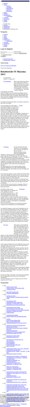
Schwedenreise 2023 (11, 301)
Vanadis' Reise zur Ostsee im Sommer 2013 (16, 371)
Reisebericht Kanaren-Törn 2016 (14, 353)
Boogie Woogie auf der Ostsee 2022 (14, 308)
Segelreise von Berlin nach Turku (14, 311)
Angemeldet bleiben (7, 55)
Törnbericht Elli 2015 (11, 361)
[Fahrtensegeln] (10, 15)
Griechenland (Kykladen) (12, 315)
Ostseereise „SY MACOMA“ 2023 (14, 303)
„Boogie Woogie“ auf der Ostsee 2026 (15, 288)
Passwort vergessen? (8, 58)
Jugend (5, 12)
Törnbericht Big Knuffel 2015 (13, 362)
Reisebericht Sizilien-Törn (12, 337)
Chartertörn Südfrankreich (12, 293)
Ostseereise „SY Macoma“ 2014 (13, 369)
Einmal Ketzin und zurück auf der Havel (15, 305)
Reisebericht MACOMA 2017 (13, 344)
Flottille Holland (10, 312)
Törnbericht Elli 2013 (11, 375)
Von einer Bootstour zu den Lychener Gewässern (17, 310)
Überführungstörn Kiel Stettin (13, 307)
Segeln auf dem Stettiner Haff (13, 320)
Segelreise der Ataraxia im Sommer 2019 (15, 325)
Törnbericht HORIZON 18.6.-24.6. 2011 (15, 387)
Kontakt (5, 21)
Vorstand (8, 6)
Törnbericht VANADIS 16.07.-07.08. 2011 (16, 384)
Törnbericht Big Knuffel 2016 (13, 350)
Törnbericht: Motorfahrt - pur (13, 360)
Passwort (16, 53)
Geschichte (9, 7)
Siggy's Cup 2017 (10, 346)
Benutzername (17, 51)
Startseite (5, 3)
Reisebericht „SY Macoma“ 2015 (14, 364)
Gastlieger (5, 17)
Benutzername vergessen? (9, 60)
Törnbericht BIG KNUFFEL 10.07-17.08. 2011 (17, 388)
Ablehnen (8, 405)
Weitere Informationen (5, 406)
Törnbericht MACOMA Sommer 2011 (15, 386)
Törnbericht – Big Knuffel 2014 (13, 368)
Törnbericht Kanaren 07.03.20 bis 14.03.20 (16, 323)
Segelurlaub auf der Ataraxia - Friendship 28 (16, 356)
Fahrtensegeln (6, 15)
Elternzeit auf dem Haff (11, 326)
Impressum (8, 10)
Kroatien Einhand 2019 (11, 330)
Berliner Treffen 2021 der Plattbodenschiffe (16, 316)
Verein (4, 4)
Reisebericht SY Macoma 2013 (13, 377)
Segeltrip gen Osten (10, 295)
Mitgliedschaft (9, 8)
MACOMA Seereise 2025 (12, 292)
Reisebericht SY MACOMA (13, 335)
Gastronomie (6, 19)
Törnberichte (9, 16)
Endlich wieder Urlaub (11, 286)
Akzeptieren (3, 405)
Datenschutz (9, 11)
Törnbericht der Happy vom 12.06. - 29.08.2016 (17, 348)
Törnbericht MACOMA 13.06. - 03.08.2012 (16, 382)
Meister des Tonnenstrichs (12, 366)
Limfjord (8, 319)
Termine (5, 20)
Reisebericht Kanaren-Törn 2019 (14, 333)
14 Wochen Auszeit (10, 289)
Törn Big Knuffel (10, 342)
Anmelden (3, 56)
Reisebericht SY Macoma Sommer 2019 (15, 332)
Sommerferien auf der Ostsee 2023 (14, 302)
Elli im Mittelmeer (10, 343)
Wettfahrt (5, 13)
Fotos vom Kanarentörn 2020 (13, 321)
